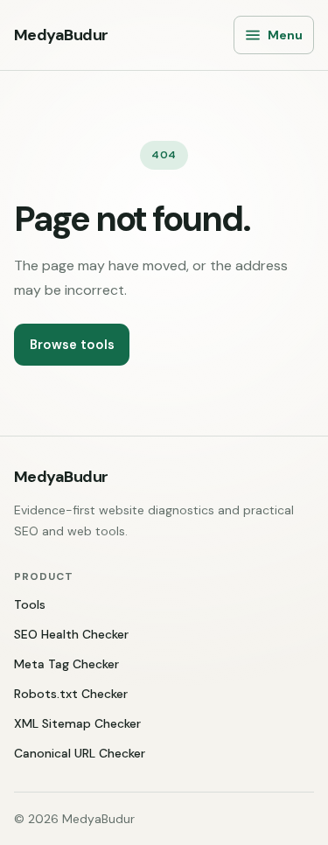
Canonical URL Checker (79, 753)
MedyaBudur (61, 34)
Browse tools (72, 344)
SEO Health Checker (71, 634)
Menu (285, 35)
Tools (29, 604)
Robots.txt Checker (71, 694)
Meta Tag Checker (66, 664)
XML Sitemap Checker (77, 723)
